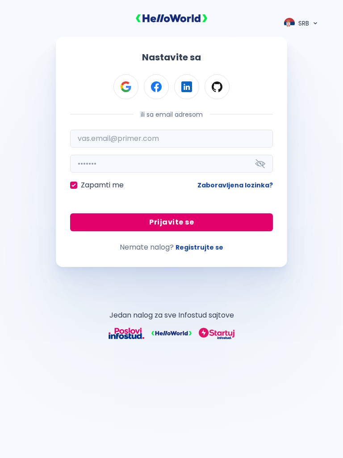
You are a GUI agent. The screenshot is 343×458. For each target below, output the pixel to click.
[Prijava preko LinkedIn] (186, 86)
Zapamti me (102, 185)
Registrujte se (199, 247)
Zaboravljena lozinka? (235, 185)
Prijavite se (171, 222)
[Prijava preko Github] (217, 86)
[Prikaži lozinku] (260, 164)
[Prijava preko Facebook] (156, 86)
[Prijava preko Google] (125, 86)
